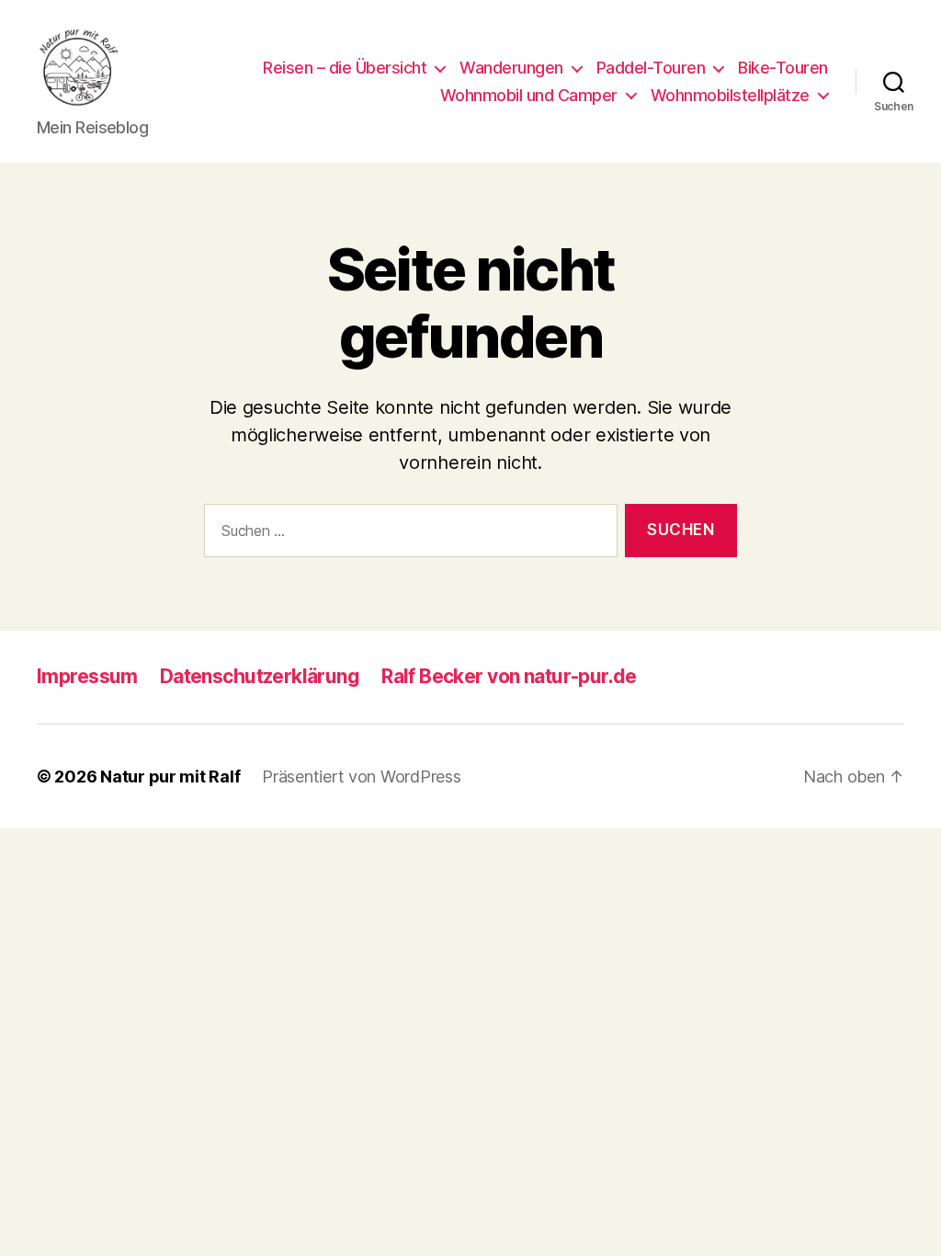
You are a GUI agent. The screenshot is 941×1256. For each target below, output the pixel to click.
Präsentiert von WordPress (361, 776)
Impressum (87, 676)
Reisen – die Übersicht (344, 67)
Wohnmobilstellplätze (730, 95)
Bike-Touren (783, 67)
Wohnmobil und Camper (529, 95)
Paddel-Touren (651, 67)
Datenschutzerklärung (259, 676)
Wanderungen (511, 67)
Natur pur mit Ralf (170, 776)
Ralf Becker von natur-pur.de (509, 676)
